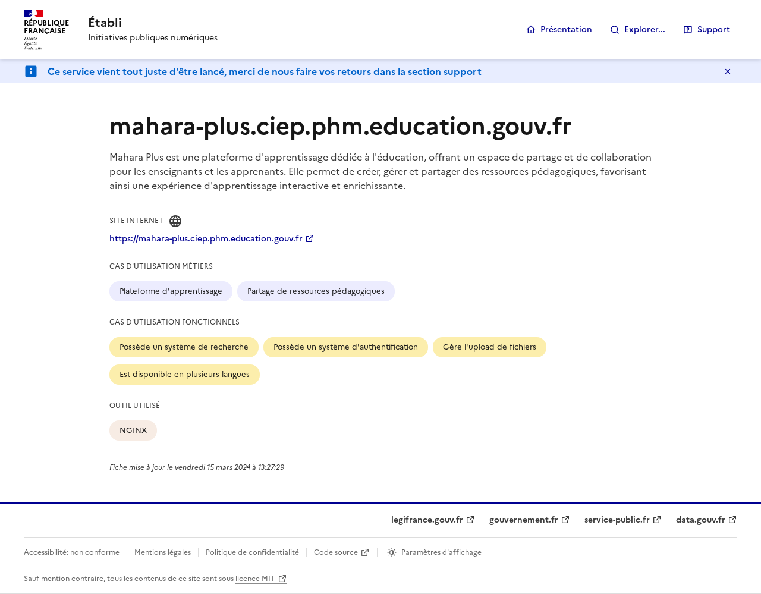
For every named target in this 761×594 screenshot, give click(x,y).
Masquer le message (727, 71)
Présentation (566, 29)
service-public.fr (617, 520)
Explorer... (644, 29)
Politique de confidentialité (252, 552)
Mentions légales (162, 552)
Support (713, 29)
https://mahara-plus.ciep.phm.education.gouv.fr (206, 238)
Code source (336, 552)
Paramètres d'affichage (441, 552)
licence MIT (255, 578)
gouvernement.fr (523, 520)
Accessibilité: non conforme (72, 552)
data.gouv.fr (700, 520)
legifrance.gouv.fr (427, 520)
